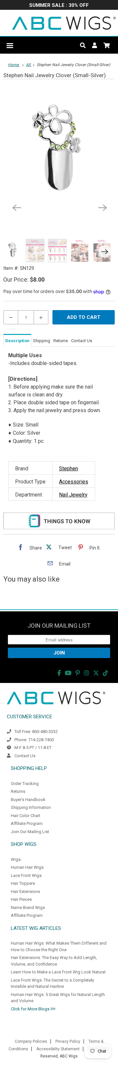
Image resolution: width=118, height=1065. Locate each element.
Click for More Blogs (30, 1008)
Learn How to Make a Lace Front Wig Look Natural (58, 971)
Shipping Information (31, 807)
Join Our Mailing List (30, 831)
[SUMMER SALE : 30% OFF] (59, 6)
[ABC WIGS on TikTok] (105, 673)
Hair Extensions (25, 891)
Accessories (73, 482)
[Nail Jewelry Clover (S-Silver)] (59, 153)
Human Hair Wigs (27, 867)
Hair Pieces (21, 899)
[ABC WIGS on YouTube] (68, 673)
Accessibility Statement (58, 1049)
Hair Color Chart (25, 815)
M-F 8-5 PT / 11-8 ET (32, 747)
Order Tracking (25, 783)
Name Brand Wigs (28, 907)
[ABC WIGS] (64, 23)
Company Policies (31, 1041)
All (28, 64)
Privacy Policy (67, 1041)
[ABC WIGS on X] (96, 673)
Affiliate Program (27, 823)
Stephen (68, 468)
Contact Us (24, 755)
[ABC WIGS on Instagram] (86, 673)
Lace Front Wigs (26, 875)
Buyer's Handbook (28, 799)
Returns (18, 791)
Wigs (16, 859)
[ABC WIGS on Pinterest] (77, 673)
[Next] (102, 207)
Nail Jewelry (73, 495)
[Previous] (16, 207)
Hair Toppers (23, 883)
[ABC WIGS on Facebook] (59, 673)
